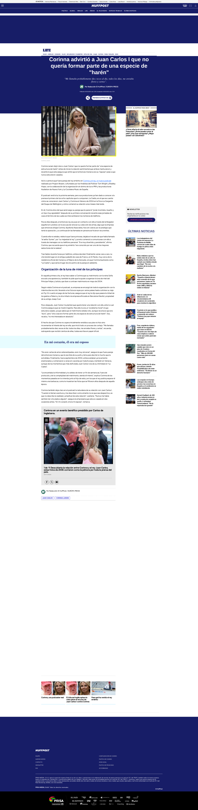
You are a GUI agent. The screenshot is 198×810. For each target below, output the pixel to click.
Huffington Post (78, 800)
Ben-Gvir (82, 1)
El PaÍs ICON (103, 803)
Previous (48, 443)
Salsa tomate (103, 1)
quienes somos (40, 759)
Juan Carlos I (47, 498)
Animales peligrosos (155, 1)
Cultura (100, 54)
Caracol (135, 797)
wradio (95, 800)
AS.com (121, 797)
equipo (37, 756)
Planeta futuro (126, 800)
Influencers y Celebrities (75, 54)
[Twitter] (52, 482)
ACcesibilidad (103, 768)
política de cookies (105, 759)
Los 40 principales (85, 797)
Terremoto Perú (73, 1)
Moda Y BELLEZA (109, 54)
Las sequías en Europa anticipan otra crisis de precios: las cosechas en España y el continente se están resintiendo (146, 384)
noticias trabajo (115, 11)
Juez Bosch (121, 1)
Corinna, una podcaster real (52, 697)
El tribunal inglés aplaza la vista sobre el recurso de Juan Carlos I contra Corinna (77, 699)
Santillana (95, 797)
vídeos (92, 11)
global (72, 11)
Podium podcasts (94, 803)
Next (109, 443)
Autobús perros (131, 1)
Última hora (185, 6)
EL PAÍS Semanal (118, 800)
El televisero (102, 11)
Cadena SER (115, 797)
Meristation (131, 803)
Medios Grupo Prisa (57, 804)
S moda (112, 803)
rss (36, 768)
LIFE (86, 11)
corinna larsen (62, 498)
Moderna (84, 803)
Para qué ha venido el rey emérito (101, 698)
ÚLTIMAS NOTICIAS (130, 11)
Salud (45, 54)
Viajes (64, 54)
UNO (89, 800)
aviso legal (103, 762)
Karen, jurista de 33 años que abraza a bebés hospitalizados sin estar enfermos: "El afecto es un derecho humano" (147, 369)
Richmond (74, 803)
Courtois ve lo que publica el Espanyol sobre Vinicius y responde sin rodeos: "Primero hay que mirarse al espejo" (147, 314)
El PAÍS (75, 797)
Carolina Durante (92, 1)
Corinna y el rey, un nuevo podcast (97, 181)
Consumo (58, 54)
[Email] (57, 482)
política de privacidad (106, 765)
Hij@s (95, 54)
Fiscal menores (62, 1)
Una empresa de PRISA (57, 799)
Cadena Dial (111, 800)
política (65, 11)
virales (80, 11)
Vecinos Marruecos (50, 1)
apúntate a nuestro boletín (141, 220)
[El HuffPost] (100, 5)
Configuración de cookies (108, 756)
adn (128, 797)
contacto (38, 762)
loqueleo (121, 803)
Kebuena (134, 800)
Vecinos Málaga (142, 1)
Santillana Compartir (106, 797)
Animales (51, 54)
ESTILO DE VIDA (88, 54)
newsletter (39, 765)
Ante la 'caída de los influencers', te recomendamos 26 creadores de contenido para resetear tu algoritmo (146, 299)
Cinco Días (103, 800)
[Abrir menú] (2, 5)
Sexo (116, 54)
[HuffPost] (42, 750)
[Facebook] (47, 482)
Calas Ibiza (113, 1)
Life (47, 50)
